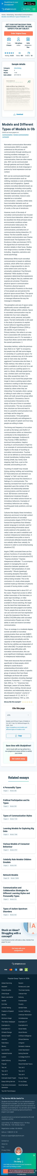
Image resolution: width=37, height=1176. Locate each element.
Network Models (10, 875)
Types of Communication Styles (17, 815)
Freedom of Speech (8, 1011)
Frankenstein (22, 1000)
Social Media (22, 1029)
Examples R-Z (6, 1029)
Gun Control (5, 1050)
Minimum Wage (7, 1018)
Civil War (4, 1004)
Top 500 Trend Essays (8, 1091)
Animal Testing (6, 1008)
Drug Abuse (22, 1060)
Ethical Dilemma (23, 1039)
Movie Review (22, 1032)
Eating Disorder (23, 1053)
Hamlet (4, 1000)
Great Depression (23, 1050)
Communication (7, 135)
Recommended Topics (25, 1064)
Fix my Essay (22, 1081)
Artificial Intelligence (24, 1036)
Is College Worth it (24, 1057)
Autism (4, 1057)
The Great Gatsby (24, 990)
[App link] (29, 3)
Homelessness (23, 1018)
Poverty (20, 1004)
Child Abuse (5, 993)
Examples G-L (6, 1025)
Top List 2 (21, 1067)
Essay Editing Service (8, 1081)
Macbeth (4, 986)
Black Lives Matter (7, 997)
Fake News (5, 1043)
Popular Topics (23, 1078)
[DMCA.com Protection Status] (26, 969)
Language (5, 137)
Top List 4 (21, 1071)
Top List (4, 1067)
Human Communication (21, 135)
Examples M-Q (23, 1025)
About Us (4, 1144)
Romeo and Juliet (24, 986)
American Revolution (25, 1015)
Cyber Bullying (6, 1060)
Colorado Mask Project (9, 1078)
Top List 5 (5, 1074)
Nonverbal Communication (23, 15)
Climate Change (7, 1032)
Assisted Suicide (7, 1053)
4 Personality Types (12, 787)
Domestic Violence (24, 1046)
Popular (4, 1064)
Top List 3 (5, 1071)
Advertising (10, 15)
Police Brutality (6, 990)
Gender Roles (22, 1008)
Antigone (21, 1043)
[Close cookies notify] (35, 1170)
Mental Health (6, 1036)
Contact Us (5, 1141)
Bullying (21, 997)
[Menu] (33, 9)
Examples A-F (22, 1022)
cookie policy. (22, 1174)
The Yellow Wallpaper (8, 1022)
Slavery (4, 1015)
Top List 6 (21, 1074)
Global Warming (7, 983)
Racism (20, 983)
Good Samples (23, 1085)
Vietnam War (22, 993)
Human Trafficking (24, 1011)
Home (4, 15)
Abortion (4, 1039)
